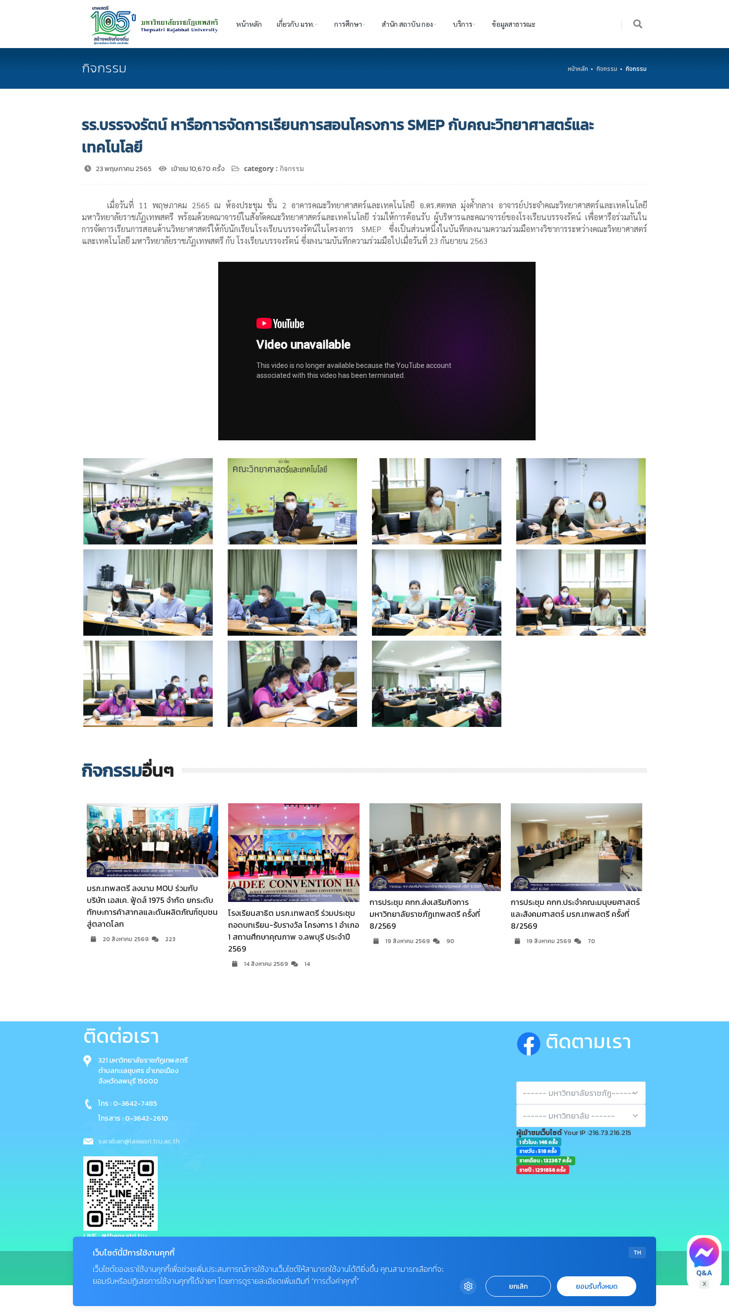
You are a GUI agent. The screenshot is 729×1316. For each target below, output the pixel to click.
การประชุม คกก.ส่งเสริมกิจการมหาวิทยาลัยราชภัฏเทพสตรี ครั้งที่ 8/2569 (283, 914)
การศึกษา (348, 23)
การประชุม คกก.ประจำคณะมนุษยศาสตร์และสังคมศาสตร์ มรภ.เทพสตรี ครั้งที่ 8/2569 (433, 914)
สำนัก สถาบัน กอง (407, 23)
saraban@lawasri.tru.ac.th (139, 1141)
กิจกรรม (607, 68)
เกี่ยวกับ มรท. (295, 23)
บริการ (462, 23)
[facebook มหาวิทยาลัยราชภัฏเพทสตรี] (531, 1041)
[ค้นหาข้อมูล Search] (638, 24)
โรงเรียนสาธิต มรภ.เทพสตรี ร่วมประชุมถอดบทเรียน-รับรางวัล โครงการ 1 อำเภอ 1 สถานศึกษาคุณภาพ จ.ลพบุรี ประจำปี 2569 (152, 931)
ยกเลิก (518, 1286)
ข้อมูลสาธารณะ (514, 23)
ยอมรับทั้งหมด (596, 1286)
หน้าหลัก (249, 23)
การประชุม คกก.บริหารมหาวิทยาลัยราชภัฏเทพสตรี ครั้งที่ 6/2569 (568, 908)
